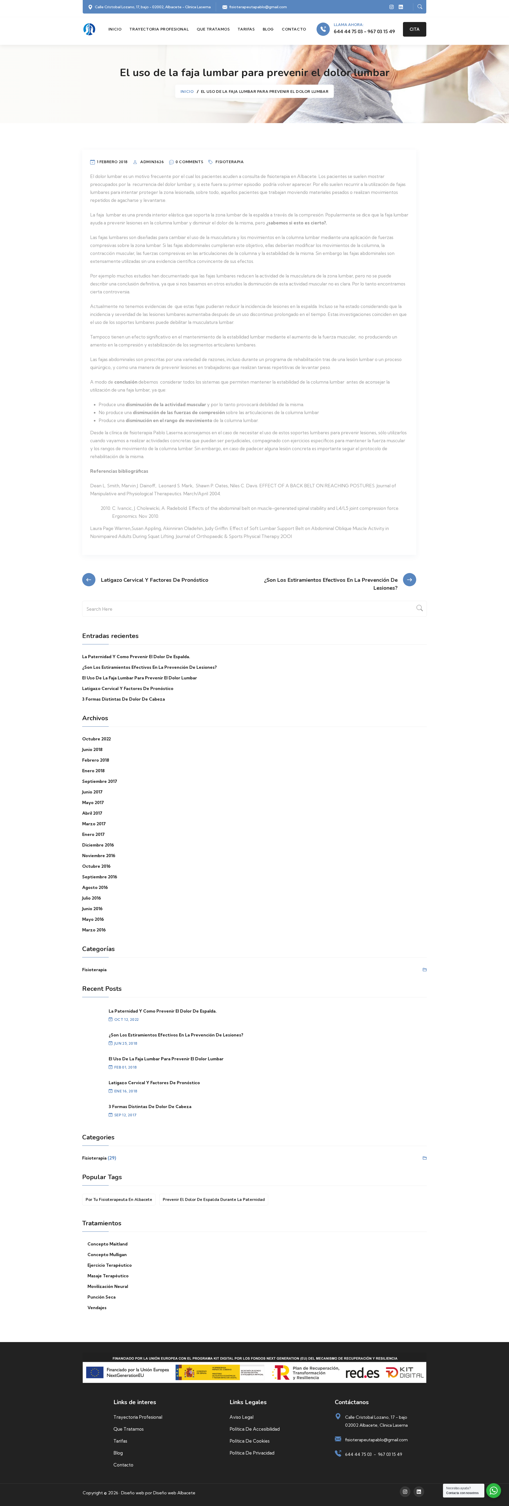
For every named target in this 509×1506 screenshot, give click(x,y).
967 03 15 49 (390, 1454)
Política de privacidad (252, 1453)
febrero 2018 (95, 760)
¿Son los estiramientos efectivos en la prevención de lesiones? (149, 667)
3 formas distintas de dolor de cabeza (123, 699)
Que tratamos (213, 29)
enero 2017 (93, 834)
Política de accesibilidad (255, 1429)
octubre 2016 (96, 866)
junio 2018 (92, 749)
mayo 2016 (93, 919)
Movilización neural (107, 1286)
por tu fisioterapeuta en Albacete (119, 1199)
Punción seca (101, 1297)
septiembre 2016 (99, 876)
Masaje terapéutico (108, 1275)
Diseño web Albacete (174, 1492)
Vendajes (97, 1307)
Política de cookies (250, 1441)
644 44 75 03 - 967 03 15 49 (364, 31)
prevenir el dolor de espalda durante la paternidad (214, 1199)
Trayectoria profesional (159, 29)
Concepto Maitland (107, 1244)
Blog (268, 29)
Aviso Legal (241, 1417)
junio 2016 (92, 908)
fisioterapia (230, 161)
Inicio (115, 29)
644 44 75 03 (358, 1454)
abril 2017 (92, 813)
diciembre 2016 (98, 845)
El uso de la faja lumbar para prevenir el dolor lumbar (139, 677)
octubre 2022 (96, 738)
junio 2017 (92, 792)
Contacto (294, 29)
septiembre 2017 (99, 781)
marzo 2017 (94, 823)
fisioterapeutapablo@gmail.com (258, 7)
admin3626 (152, 161)
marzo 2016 (94, 929)
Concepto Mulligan (107, 1254)
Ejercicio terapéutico (109, 1265)
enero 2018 (93, 770)
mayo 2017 (93, 802)
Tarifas (246, 29)
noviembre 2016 (98, 855)
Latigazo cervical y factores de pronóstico (127, 688)
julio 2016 (91, 898)
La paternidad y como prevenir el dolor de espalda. (136, 656)
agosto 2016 (95, 887)
